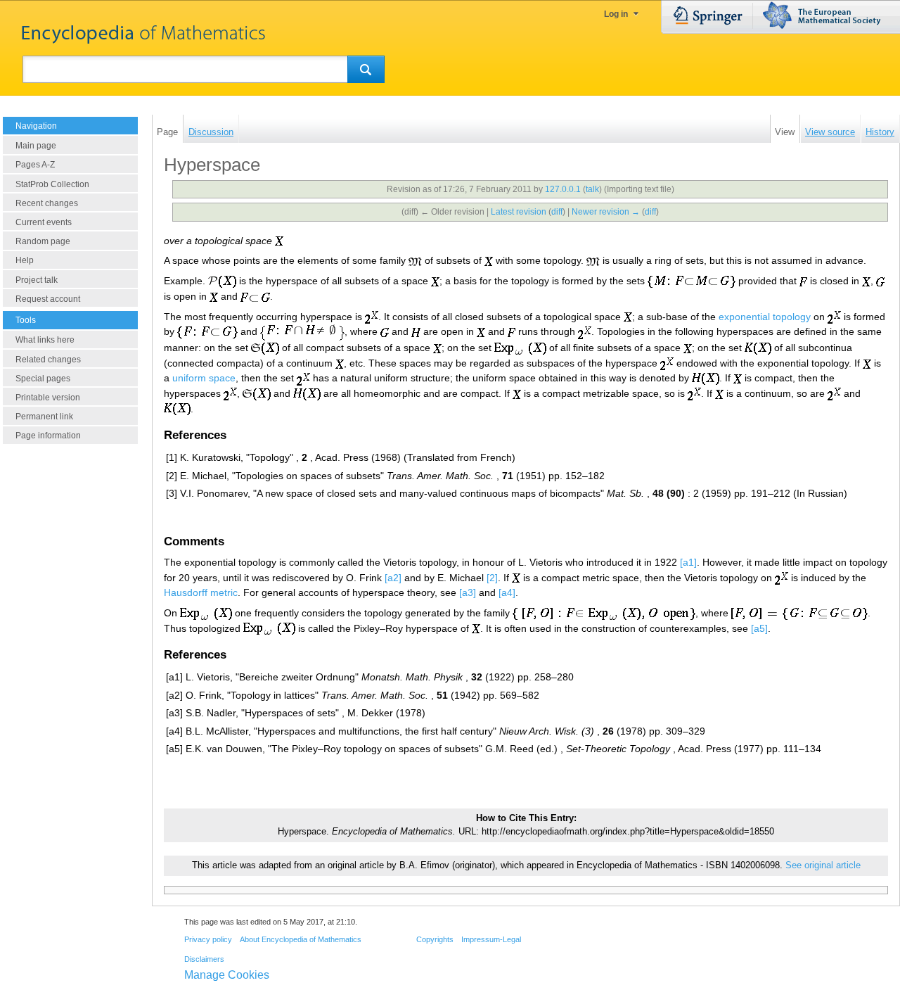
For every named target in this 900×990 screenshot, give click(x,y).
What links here (45, 340)
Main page (35, 146)
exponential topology (765, 316)
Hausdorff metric (201, 592)
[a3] (467, 592)
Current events (43, 222)
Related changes (48, 359)
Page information (48, 435)
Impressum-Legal (491, 939)
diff (556, 212)
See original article (823, 865)
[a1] (688, 562)
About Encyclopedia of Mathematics (300, 939)
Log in (616, 14)
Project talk (36, 280)
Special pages (42, 378)
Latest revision (518, 212)
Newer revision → (606, 212)
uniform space (204, 377)
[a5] (759, 628)
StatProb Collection (52, 184)
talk (592, 189)
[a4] (507, 592)
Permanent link (44, 416)
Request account (47, 299)
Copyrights (435, 939)
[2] (492, 577)
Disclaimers (204, 959)
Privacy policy (208, 939)
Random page (42, 241)
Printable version (47, 397)
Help (24, 260)
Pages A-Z (35, 165)
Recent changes (46, 203)
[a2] (393, 577)
